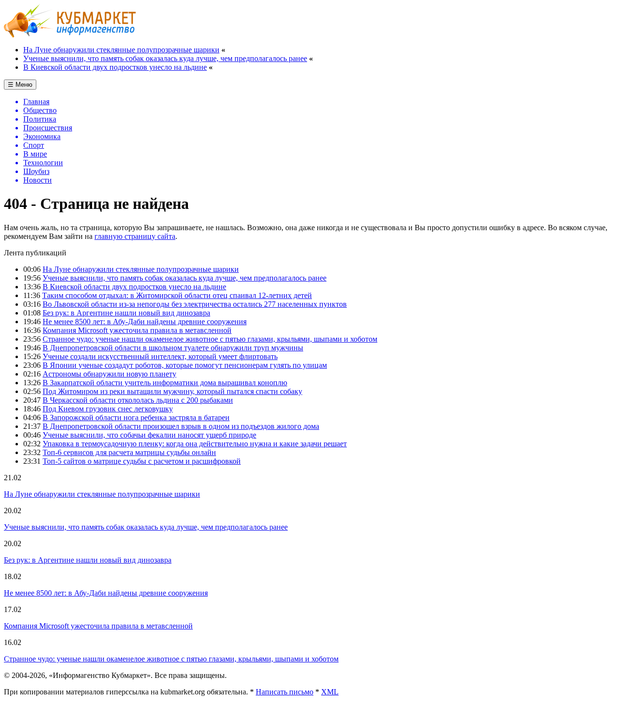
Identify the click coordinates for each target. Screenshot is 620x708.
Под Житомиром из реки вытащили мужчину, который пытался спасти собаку (172, 391)
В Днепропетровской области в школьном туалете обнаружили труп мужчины (173, 348)
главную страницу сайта (134, 236)
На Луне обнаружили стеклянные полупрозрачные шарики (121, 50)
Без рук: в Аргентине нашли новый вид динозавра (126, 313)
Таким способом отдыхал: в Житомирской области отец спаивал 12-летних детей (177, 295)
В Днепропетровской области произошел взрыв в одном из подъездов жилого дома (181, 426)
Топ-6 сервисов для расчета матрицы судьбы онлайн (129, 452)
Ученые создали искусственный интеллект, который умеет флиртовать (160, 356)
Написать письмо (284, 692)
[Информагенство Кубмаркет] (70, 35)
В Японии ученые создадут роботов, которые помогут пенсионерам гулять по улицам (185, 365)
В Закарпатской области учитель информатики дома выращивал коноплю (165, 382)
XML (330, 692)
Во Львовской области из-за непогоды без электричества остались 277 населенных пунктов (195, 304)
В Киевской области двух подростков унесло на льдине (115, 67)
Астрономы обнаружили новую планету (109, 374)
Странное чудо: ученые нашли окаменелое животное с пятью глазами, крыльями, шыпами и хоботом (210, 339)
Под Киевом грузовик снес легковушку (108, 409)
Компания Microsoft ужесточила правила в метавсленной (137, 330)
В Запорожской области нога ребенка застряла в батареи (136, 417)
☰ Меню (20, 84)
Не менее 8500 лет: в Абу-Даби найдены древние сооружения (145, 321)
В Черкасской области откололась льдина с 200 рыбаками (138, 400)
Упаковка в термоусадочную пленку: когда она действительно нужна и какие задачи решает (195, 444)
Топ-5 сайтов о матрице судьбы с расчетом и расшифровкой (142, 461)
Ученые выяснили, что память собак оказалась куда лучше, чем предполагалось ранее (165, 58)
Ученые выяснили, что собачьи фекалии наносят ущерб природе (149, 435)
